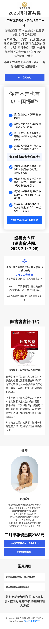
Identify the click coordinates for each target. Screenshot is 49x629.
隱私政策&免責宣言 (32, 621)
